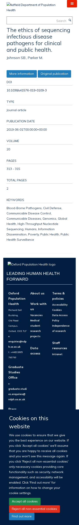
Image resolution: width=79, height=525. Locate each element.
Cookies (57, 309)
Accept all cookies (25, 501)
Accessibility (60, 304)
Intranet (57, 354)
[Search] (69, 20)
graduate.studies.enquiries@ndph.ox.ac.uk (17, 394)
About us (37, 293)
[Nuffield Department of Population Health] (33, 6)
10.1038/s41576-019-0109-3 (27, 90)
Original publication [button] (54, 74)
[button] (72, 3)
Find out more (22, 516)
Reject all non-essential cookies (34, 509)
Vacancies (36, 315)
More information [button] (21, 74)
